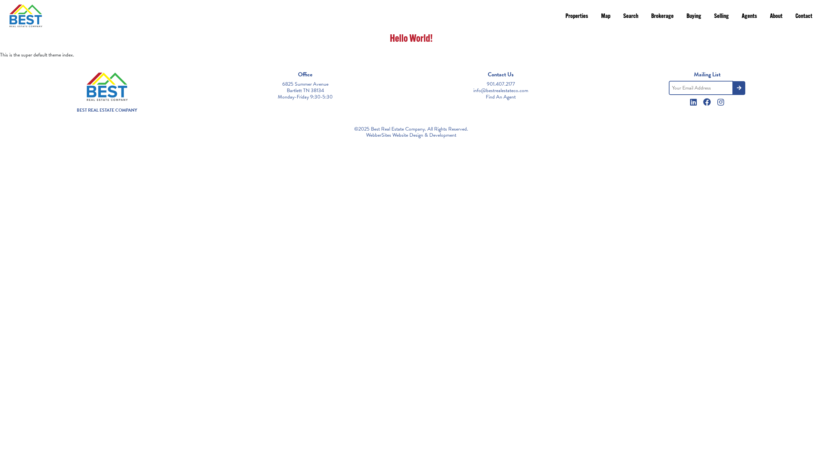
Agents (749, 16)
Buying (693, 16)
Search (630, 16)
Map (605, 16)
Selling (721, 16)
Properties (576, 16)
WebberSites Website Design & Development (411, 135)
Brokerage (662, 16)
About (776, 16)
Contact (803, 16)
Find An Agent (501, 97)
